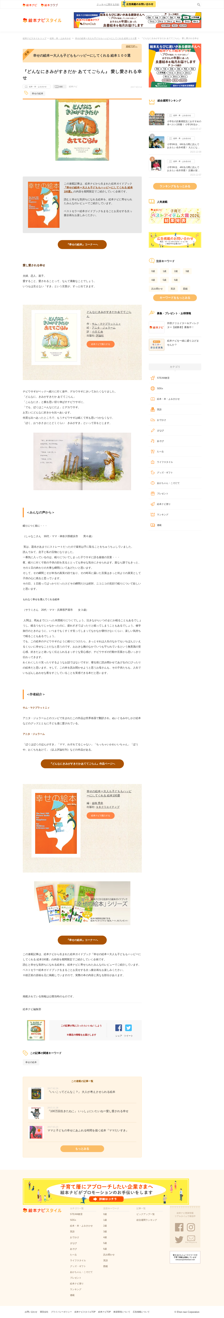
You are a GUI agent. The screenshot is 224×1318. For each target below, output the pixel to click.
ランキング (162, 514)
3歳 (187, 271)
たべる (160, 451)
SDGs (160, 388)
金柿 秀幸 (97, 803)
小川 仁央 (97, 331)
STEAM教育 (163, 378)
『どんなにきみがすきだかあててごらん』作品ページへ (82, 763)
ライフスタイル (165, 462)
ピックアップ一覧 (145, 1214)
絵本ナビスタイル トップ (34, 38)
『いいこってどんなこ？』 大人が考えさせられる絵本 (81, 1091)
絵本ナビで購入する (100, 344)
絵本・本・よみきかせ (60, 38)
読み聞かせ (157, 288)
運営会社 (44, 1312)
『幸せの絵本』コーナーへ (82, 244)
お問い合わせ (31, 1312)
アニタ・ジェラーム (103, 327)
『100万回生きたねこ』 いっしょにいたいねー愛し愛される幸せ (87, 1111)
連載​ (159, 525)
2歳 (176, 271)
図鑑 (185, 288)
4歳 (153, 280)
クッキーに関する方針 (108, 4)
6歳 (176, 280)
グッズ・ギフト (165, 472)
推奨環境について (121, 1312)
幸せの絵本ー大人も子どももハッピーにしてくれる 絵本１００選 (105, 38)
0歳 (153, 271)
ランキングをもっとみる (175, 186)
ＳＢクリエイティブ (108, 806)
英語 (173, 288)
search (198, 4)
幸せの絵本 (37, 93)
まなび (160, 430)
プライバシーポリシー (61, 1312)
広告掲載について (141, 1312)
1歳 (164, 271)
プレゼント (162, 493)
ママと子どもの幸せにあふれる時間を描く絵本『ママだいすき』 (88, 1130)
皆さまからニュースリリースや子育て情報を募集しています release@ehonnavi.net (185, 1257)
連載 (61, 87)
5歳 (164, 280)
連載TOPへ (131, 46)
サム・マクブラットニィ (106, 323)
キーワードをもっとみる (175, 297)
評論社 (100, 335)
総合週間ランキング (146, 1220)
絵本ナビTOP (104, 1312)
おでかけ (161, 420)
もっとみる (82, 1148)
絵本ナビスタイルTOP (85, 1312)
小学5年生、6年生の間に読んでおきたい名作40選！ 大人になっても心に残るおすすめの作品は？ (184, 146)
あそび (160, 441)
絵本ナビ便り (164, 504)
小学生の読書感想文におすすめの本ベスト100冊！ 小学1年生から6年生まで (184, 123)
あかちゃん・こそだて (168, 483)
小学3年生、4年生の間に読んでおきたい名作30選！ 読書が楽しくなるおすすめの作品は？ (183, 169)
